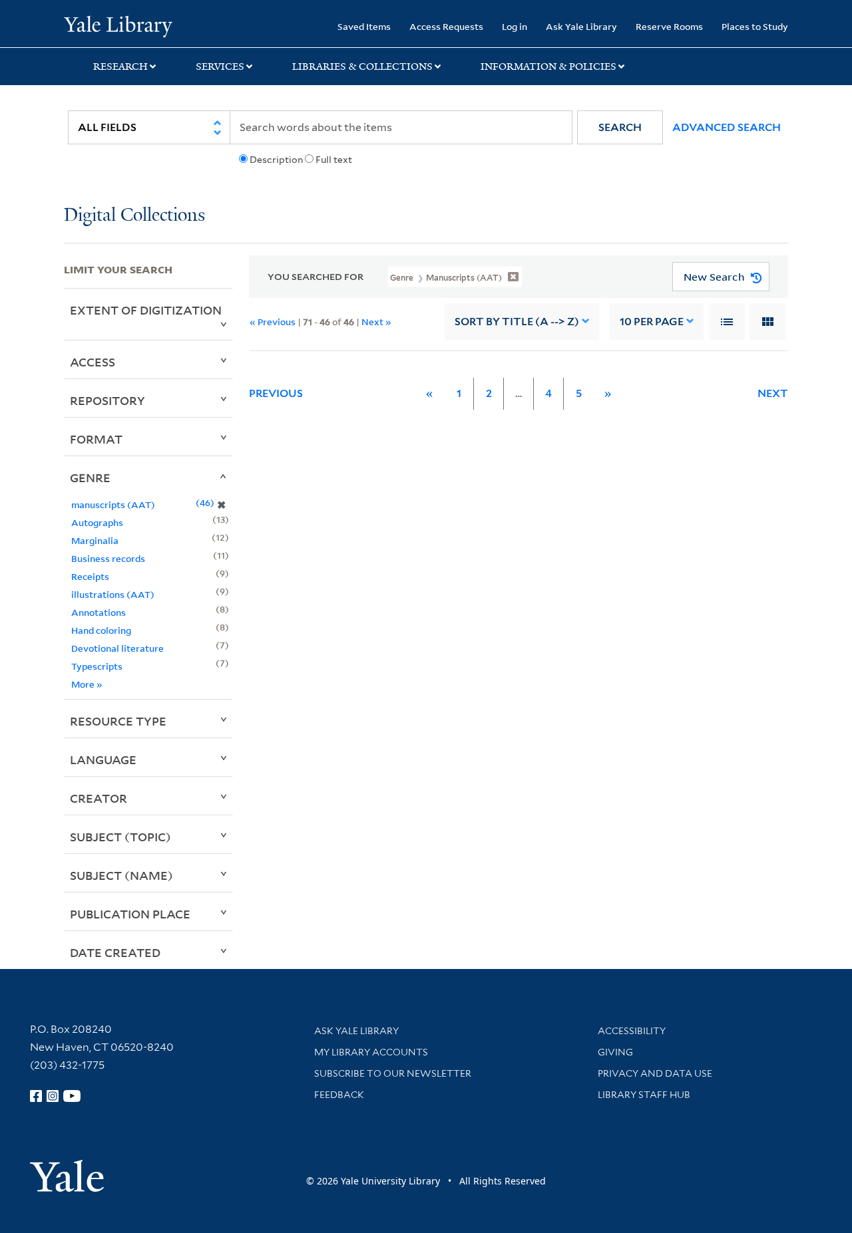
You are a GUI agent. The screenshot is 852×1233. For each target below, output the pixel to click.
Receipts (90, 576)
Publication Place (130, 914)
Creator (98, 798)
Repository (107, 400)
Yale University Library (118, 25)
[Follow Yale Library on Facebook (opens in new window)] (36, 1096)
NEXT (772, 393)
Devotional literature (117, 648)
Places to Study (755, 26)
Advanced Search (726, 127)
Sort (517, 321)
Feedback (339, 1094)
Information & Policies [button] (548, 66)
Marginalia (94, 540)
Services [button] (220, 66)
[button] (620, 127)
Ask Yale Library (581, 26)
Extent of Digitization (146, 310)
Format (96, 439)
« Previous (273, 321)
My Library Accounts (371, 1052)
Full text (334, 159)
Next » (376, 321)
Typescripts (96, 666)
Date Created (115, 952)
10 (652, 321)
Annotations (98, 612)
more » (87, 684)
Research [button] (120, 66)
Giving (615, 1052)
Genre (90, 477)
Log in (514, 26)
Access (92, 362)
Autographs (97, 522)
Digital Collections (134, 216)
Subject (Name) (121, 875)
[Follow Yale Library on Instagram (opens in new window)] (53, 1096)
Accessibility (632, 1031)
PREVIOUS (276, 393)
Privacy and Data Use (655, 1073)
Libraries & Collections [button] (362, 66)
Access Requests (446, 26)
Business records (108, 558)
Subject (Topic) (120, 837)
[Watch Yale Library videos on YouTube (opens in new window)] (72, 1096)
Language (103, 759)
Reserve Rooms (669, 26)
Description (276, 159)
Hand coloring (101, 630)
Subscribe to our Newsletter (392, 1073)
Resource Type (118, 721)
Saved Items (364, 26)
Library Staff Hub (644, 1094)
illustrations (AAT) (112, 594)
